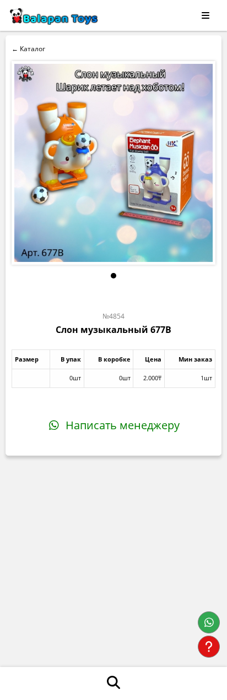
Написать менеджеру (121, 425)
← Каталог (28, 48)
